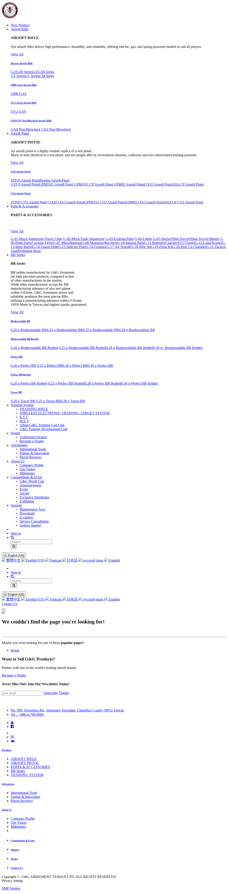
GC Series (32, 76)
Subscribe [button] (51, 693)
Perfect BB (16, 356)
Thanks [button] (64, 693)
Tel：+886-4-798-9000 (27, 714)
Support (15, 849)
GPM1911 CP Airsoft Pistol (94, 184)
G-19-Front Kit (161, 247)
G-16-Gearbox (96, 247)
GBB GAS (18, 94)
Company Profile (23, 818)
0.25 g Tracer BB (48, 401)
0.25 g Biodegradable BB (101, 330)
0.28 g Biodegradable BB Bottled (129, 348)
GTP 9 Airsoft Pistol (25, 184)
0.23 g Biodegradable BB (65, 330)
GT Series (18, 76)
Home (15, 650)
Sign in (16, 533)
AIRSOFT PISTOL (25, 763)
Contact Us (10, 604)
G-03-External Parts (120, 239)
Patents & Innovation (25, 797)
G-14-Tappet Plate (45, 247)
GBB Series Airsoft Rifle (24, 85)
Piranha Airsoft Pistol (54, 180)
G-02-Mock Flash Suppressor (84, 239)
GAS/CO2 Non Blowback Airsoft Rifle (31, 120)
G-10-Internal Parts (130, 243)
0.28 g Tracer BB (73, 401)
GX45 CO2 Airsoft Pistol (66, 202)
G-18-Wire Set (140, 247)
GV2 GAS (18, 111)
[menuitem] (20, 25)
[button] (12, 537)
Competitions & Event (23, 840)
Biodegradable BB (20, 321)
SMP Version (11, 888)
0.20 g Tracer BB (23, 401)
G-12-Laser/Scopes (208, 243)
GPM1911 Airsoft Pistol (56, 184)
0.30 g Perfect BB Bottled (139, 383)
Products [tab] (6, 750)
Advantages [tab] (8, 784)
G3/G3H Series (43, 72)
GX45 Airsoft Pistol (158, 184)
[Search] (14, 546)
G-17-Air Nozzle (118, 247)
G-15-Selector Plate (72, 247)
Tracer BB (16, 392)
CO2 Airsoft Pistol (21, 193)
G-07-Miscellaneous (67, 243)
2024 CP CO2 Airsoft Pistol (183, 202)
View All (17, 54)
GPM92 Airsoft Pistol (129, 184)
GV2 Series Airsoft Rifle (24, 102)
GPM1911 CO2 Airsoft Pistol (105, 202)
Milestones (18, 826)
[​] (12, 722)
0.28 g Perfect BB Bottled (103, 383)
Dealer (14, 858)
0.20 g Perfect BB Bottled (29, 383)
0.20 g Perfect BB (23, 365)
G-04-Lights (143, 239)
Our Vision (18, 822)
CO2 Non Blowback (56, 129)
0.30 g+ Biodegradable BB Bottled (177, 348)
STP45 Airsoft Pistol (25, 180)
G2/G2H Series (22, 72)
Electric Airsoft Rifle (22, 63)
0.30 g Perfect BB (100, 365)
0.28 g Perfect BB (75, 365)
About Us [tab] (7, 809)
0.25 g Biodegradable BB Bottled (82, 348)
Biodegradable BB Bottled (25, 339)
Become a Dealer (14, 675)
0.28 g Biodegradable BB (137, 330)
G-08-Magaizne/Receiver (99, 243)
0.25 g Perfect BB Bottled (66, 383)
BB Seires (18, 771)
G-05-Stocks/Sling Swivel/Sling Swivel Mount (186, 239)
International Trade (24, 793)
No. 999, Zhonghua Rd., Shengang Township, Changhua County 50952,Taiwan (67, 710)
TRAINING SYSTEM (27, 775)
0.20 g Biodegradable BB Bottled (34, 348)
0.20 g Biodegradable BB (29, 330)
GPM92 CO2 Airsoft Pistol (145, 202)
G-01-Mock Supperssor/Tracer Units (36, 239)
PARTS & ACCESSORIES (30, 767)
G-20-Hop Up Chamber (189, 247)
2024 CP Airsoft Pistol (188, 184)
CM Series (46, 76)
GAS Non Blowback (26, 129)
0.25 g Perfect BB (49, 365)
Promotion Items (29, 251)
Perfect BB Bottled (21, 374)
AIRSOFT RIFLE (24, 759)
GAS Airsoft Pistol (21, 171)
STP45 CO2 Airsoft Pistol (29, 202)
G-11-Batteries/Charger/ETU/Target (169, 243)
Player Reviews (22, 801)
